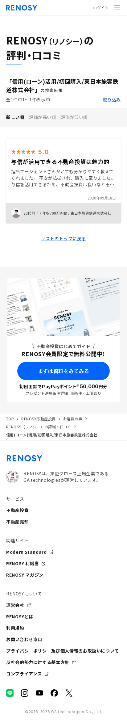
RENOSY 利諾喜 (22, 563)
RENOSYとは (19, 616)
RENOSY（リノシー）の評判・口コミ (38, 426)
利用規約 (15, 628)
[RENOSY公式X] (69, 693)
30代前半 (31, 213)
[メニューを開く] (117, 8)
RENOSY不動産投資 (38, 418)
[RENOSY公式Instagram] (24, 693)
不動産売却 (17, 522)
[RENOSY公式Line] (10, 693)
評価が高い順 (42, 117)
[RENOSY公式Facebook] (54, 693)
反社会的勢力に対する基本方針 (37, 662)
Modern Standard (26, 552)
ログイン (101, 7)
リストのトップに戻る (63, 238)
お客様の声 (72, 418)
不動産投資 (17, 510)
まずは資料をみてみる (63, 371)
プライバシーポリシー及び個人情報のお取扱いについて (62, 651)
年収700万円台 (54, 213)
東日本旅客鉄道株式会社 (91, 213)
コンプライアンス (24, 673)
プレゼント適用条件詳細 (47, 393)
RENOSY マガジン (24, 575)
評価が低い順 (74, 117)
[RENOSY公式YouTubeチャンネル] (39, 693)
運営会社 (15, 605)
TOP (10, 418)
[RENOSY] (63, 458)
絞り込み (112, 99)
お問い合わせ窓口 (24, 639)
